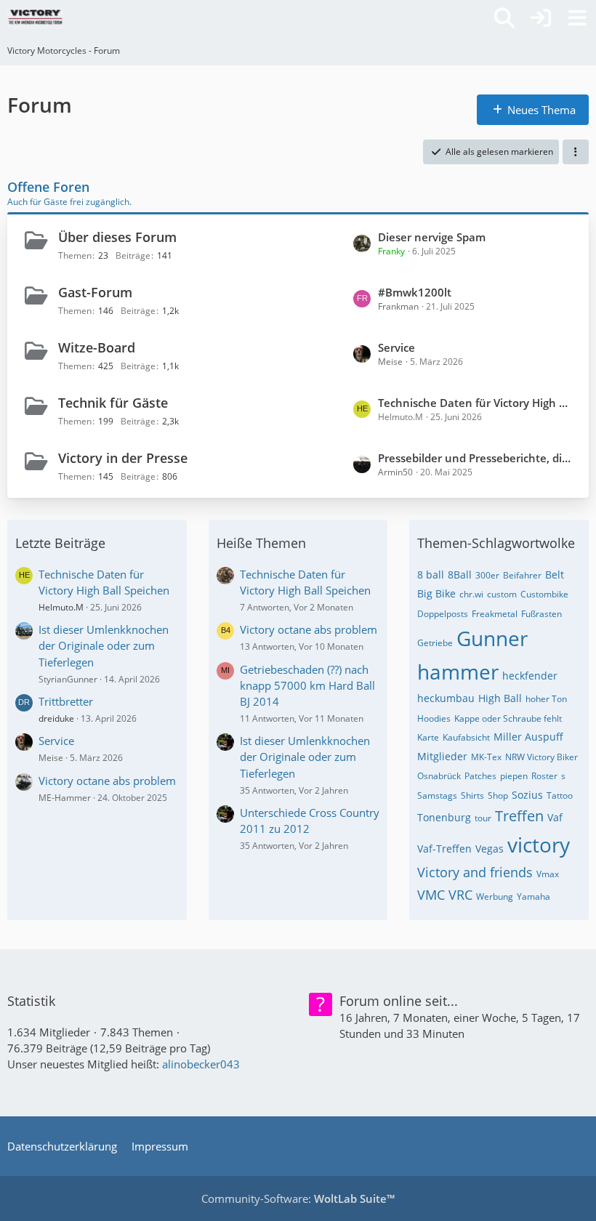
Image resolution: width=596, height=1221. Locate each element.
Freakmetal (495, 614)
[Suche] (504, 18)
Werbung (494, 896)
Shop (498, 795)
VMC (431, 894)
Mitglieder (442, 756)
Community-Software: (298, 1198)
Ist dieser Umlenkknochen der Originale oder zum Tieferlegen (104, 645)
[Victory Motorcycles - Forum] (35, 18)
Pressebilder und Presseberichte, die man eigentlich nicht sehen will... (476, 458)
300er (487, 575)
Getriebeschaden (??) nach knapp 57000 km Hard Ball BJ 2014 (307, 685)
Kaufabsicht (466, 737)
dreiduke (56, 718)
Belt (554, 574)
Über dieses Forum (117, 237)
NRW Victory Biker (541, 757)
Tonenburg (444, 817)
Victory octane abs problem (107, 780)
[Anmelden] (540, 18)
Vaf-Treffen (444, 848)
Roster (544, 776)
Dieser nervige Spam (432, 237)
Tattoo (560, 795)
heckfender (529, 675)
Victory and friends (475, 872)
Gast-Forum (95, 292)
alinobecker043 (201, 1064)
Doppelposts (442, 614)
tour (483, 818)
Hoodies (434, 718)
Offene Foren (48, 187)
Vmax (547, 874)
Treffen (519, 816)
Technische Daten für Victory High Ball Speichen (476, 402)
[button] (576, 152)
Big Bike (436, 593)
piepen (514, 776)
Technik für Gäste (113, 402)
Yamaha (533, 896)
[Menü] (577, 18)
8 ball (430, 574)
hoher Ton (546, 699)
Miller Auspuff (528, 737)
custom (502, 594)
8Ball (460, 574)
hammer (458, 671)
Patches (480, 776)
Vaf (555, 817)
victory (538, 844)
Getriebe (435, 643)
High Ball (500, 698)
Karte (428, 737)
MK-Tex (486, 757)
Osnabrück (439, 776)
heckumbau (446, 698)
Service (396, 347)
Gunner (492, 638)
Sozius (527, 795)
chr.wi (471, 594)
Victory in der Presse (123, 458)
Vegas (489, 848)
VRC (460, 894)
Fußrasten (541, 614)
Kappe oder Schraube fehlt (508, 718)
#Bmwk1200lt (414, 292)
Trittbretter (66, 701)
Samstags (437, 795)
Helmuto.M (61, 607)
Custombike (544, 594)
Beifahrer (522, 575)
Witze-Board (96, 347)
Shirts (472, 795)
